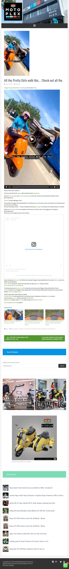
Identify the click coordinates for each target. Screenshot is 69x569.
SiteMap (11, 565)
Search (62, 366)
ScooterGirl (27, 329)
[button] (32, 139)
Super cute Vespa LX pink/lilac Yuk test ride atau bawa (28, 533)
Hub (5, 296)
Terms (30, 563)
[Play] (6, 187)
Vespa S (6, 200)
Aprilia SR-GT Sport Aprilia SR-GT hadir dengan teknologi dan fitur (32, 503)
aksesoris (17, 280)
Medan (22, 329)
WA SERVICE (29, 298)
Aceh (10, 292)
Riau (13, 292)
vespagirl (38, 206)
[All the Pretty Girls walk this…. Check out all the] (13, 314)
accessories (22, 196)
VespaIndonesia (51, 329)
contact (21, 300)
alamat (9, 300)
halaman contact (37, 300)
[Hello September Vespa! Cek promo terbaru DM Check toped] (34, 314)
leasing (18, 288)
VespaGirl (43, 329)
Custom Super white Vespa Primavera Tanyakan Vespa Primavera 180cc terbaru (36, 495)
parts (38, 283)
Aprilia (14, 88)
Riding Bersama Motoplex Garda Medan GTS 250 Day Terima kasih (31, 510)
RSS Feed (5, 565)
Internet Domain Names (21, 563)
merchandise (13, 196)
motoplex (17, 84)
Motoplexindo (22, 562)
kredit (22, 288)
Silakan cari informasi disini (11, 362)
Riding (35, 88)
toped (29, 196)
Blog (24, 88)
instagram (13, 209)
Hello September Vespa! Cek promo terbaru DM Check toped (33, 322)
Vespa (10, 88)
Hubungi (6, 290)
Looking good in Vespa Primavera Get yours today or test (28, 541)
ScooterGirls (33, 329)
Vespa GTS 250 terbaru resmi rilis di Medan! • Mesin (27, 518)
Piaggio (6, 88)
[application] (32, 139)
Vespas (20, 193)
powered (6, 302)
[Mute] (55, 187)
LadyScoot (16, 329)
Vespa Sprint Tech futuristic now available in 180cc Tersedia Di (30, 488)
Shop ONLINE (8, 283)
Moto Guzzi (19, 88)
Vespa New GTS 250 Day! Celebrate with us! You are (26, 549)
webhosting (14, 302)
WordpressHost (7, 563)
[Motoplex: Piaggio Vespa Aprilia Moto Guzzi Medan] (13, 11)
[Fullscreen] (57, 187)
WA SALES (10, 296)
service (14, 298)
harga (48, 296)
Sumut (19, 292)
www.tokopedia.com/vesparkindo (13, 285)
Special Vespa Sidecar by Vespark (21, 461)
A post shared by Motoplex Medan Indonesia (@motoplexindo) (34, 275)
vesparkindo (35, 193)
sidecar (56, 280)
